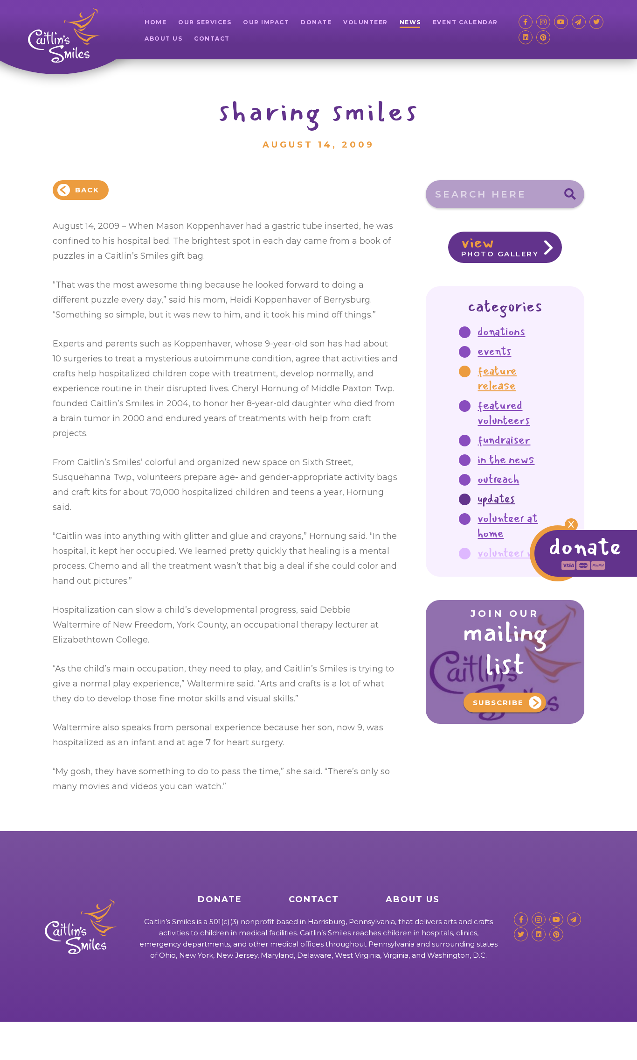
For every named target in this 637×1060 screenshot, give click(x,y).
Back (87, 189)
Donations (501, 331)
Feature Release (497, 378)
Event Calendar (465, 22)
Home (155, 22)
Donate (316, 22)
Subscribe (498, 702)
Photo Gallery (500, 245)
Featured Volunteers (504, 413)
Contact (212, 38)
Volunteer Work (514, 552)
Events (494, 351)
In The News (506, 459)
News (410, 22)
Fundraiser (504, 439)
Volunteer (365, 22)
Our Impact (266, 22)
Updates (496, 498)
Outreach (498, 479)
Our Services (204, 22)
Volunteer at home (508, 526)
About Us (163, 38)
